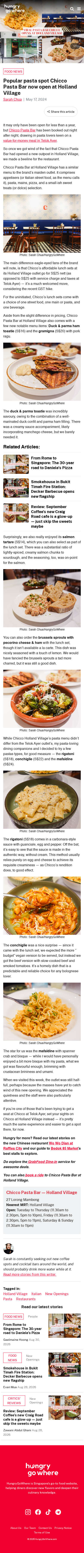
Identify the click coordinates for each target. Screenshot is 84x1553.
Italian (36, 1293)
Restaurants (26, 1298)
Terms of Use (42, 1532)
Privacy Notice (63, 1528)
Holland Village (15, 1293)
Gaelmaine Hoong (16, 1339)
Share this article (63, 111)
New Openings (56, 1293)
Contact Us (45, 1528)
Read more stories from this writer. (29, 1274)
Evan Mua (10, 1387)
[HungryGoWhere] (14, 8)
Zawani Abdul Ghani (17, 1430)
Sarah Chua (12, 99)
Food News (13, 71)
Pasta (7, 1298)
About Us (15, 1528)
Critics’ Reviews (14, 1400)
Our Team (30, 1528)
